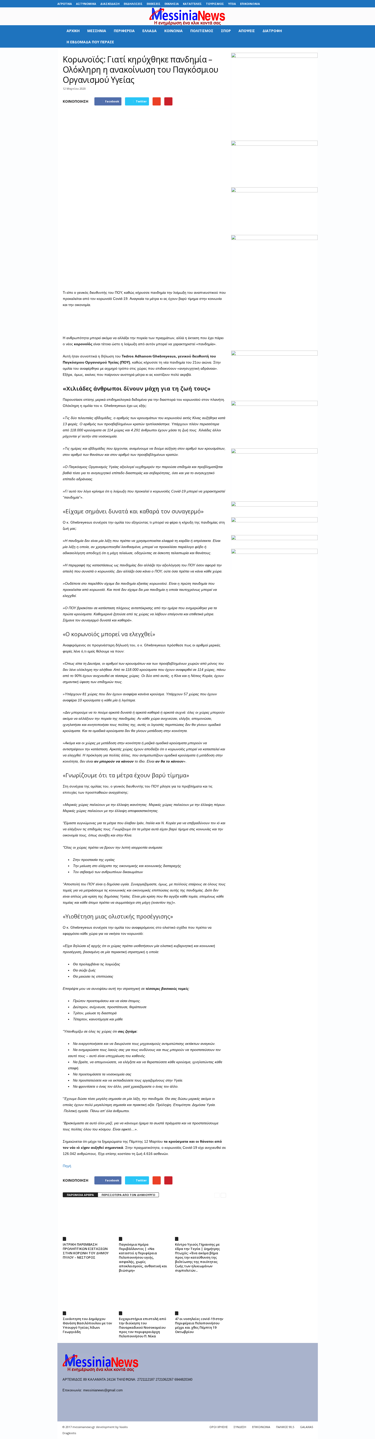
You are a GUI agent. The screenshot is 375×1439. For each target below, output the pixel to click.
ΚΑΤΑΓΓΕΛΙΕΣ (192, 4)
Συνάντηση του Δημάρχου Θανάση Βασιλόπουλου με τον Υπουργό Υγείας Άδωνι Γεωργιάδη (87, 1325)
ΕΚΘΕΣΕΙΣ (153, 4)
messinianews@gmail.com (103, 1390)
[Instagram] (298, 3)
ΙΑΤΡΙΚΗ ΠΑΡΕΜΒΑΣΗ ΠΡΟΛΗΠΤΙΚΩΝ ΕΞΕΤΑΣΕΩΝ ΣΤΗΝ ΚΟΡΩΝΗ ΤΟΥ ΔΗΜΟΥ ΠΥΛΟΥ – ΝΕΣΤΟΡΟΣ (86, 1251)
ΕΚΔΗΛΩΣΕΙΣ (133, 4)
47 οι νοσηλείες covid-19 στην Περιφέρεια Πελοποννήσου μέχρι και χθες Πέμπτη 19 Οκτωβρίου (199, 1325)
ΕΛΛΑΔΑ (149, 30)
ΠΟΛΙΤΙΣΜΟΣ (201, 30)
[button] (310, 36)
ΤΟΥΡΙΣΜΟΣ (215, 4)
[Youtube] (314, 3)
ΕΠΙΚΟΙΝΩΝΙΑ (250, 4)
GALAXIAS (306, 1427)
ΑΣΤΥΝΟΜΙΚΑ (86, 4)
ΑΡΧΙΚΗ (73, 30)
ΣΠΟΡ (226, 30)
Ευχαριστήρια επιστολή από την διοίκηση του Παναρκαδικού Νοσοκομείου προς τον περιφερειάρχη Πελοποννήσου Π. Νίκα (142, 1327)
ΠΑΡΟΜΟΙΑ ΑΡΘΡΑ (80, 1195)
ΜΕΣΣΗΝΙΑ (96, 30)
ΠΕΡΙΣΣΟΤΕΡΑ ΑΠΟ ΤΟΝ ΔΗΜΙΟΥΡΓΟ (128, 1195)
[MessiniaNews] (187, 16)
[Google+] (290, 3)
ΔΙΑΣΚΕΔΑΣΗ (110, 4)
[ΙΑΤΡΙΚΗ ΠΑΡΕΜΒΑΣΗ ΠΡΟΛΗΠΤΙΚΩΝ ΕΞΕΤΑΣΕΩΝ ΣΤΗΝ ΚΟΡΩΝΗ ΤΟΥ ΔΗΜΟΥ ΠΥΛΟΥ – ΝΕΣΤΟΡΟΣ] (88, 1222)
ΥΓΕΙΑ (232, 4)
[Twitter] (306, 3)
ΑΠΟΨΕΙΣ (247, 30)
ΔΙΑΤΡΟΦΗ (272, 30)
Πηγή (67, 1166)
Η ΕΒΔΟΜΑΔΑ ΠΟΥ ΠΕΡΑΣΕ (90, 41)
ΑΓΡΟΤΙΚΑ (64, 4)
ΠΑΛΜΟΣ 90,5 (285, 1427)
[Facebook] (274, 3)
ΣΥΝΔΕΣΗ (240, 1427)
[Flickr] (282, 3)
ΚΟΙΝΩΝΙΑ (173, 30)
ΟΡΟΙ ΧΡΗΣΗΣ (218, 1427)
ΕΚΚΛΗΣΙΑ (172, 4)
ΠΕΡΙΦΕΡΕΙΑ (124, 30)
